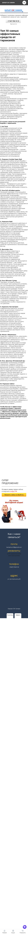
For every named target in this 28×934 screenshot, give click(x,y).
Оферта (18, 615)
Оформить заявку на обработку (14, 495)
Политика (10, 615)
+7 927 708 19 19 (13, 21)
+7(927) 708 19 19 (14, 567)
